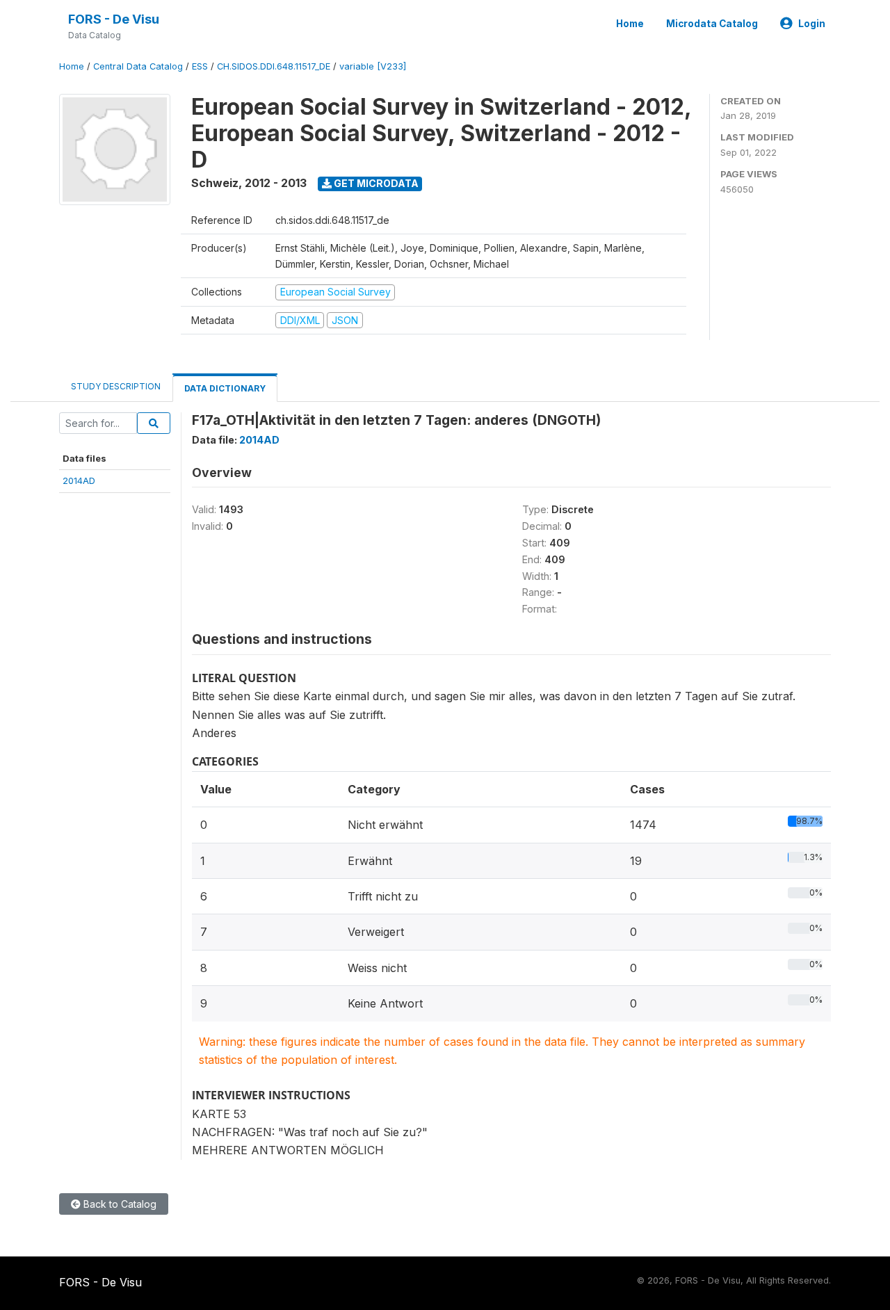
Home (630, 23)
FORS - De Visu (113, 19)
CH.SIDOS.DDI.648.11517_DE (273, 66)
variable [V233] (372, 66)
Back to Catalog (118, 1204)
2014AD (79, 480)
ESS (200, 66)
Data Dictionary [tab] (225, 388)
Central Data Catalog (138, 66)
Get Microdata (375, 183)
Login (811, 23)
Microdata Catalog (712, 23)
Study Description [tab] (116, 386)
